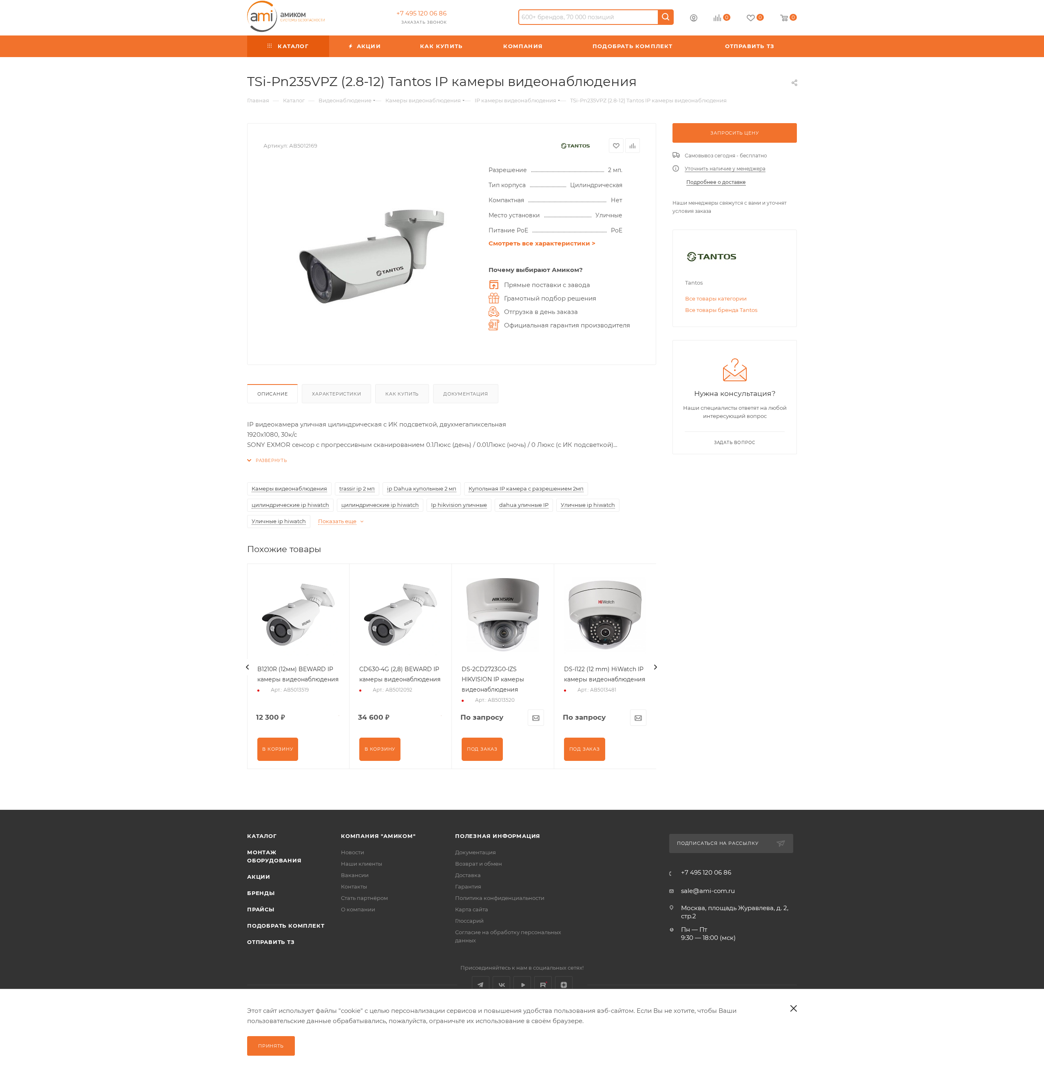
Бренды (261, 893)
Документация (465, 394)
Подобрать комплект (285, 925)
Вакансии (355, 875)
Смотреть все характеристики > (542, 243)
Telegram (480, 985)
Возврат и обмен (478, 863)
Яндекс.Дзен (564, 985)
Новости (352, 852)
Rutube (543, 985)
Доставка (468, 875)
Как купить (402, 394)
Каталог (262, 836)
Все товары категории (716, 298)
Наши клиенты (361, 863)
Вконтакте (501, 985)
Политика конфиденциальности (499, 898)
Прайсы (260, 909)
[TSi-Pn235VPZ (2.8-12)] (372, 257)
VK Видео (522, 985)
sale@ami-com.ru (708, 891)
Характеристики (336, 394)
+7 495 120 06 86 (421, 13)
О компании (358, 909)
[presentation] (247, 667)
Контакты (354, 886)
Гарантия (468, 886)
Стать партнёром (364, 898)
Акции (258, 876)
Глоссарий (469, 920)
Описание (272, 394)
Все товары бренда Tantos (721, 310)
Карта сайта (471, 909)
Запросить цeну (734, 133)
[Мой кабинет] (693, 19)
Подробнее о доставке (716, 182)
